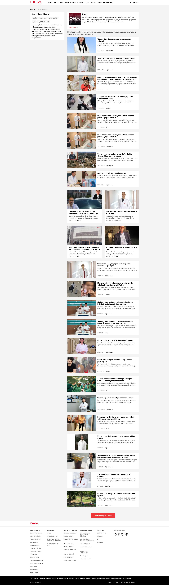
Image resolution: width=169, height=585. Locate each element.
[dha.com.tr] (37, 523)
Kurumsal (80, 2)
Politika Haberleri (35, 539)
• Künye (110, 582)
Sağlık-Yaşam (109, 51)
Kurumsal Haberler (35, 551)
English (87, 2)
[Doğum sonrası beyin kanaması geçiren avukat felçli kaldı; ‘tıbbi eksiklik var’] (81, 423)
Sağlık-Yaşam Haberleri (37, 560)
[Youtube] (126, 534)
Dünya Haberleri (35, 545)
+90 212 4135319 (68, 536)
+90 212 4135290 (85, 544)
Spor (61, 2)
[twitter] (119, 534)
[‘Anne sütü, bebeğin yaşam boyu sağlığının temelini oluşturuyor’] (81, 269)
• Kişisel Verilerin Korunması (127, 582)
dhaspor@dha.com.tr (70, 560)
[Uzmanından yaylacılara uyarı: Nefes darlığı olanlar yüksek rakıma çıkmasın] (81, 160)
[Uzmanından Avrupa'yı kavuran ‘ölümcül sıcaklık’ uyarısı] (81, 499)
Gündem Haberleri (35, 536)
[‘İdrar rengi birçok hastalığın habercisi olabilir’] (81, 403)
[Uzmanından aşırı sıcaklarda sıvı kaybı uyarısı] (81, 346)
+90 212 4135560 (68, 546)
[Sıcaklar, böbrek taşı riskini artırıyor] (81, 179)
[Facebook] (115, 534)
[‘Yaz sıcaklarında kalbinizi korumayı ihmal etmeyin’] (81, 480)
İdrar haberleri (42, 9)
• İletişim (116, 582)
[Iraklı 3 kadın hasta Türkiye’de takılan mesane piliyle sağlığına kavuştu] (81, 121)
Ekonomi (73, 2)
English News (34, 572)
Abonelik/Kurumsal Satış (104, 2)
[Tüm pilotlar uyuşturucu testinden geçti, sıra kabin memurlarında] (81, 102)
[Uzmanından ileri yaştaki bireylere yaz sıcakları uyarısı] (81, 442)
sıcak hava (43, 18)
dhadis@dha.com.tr (86, 547)
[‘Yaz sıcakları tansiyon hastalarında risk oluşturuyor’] (122, 199)
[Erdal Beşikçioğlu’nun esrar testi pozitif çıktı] (122, 235)
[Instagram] (122, 534)
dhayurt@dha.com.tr (70, 549)
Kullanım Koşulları (52, 536)
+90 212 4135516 (68, 557)
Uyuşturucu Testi (43, 22)
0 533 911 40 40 (101, 533)
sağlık (35, 18)
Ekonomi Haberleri (35, 548)
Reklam (93, 2)
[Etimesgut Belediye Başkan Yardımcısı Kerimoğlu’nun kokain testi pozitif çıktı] (84, 235)
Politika (56, 2)
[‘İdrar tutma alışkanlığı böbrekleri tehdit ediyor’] (81, 64)
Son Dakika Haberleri (36, 533)
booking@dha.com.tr (86, 556)
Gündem (49, 2)
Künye (49, 533)
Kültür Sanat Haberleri (36, 563)
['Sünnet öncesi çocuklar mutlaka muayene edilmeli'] (81, 45)
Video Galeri (34, 569)
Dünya (67, 2)
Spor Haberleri (34, 542)
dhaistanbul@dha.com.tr (71, 539)
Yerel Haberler (34, 557)
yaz (34, 22)
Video (107, 89)
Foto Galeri (33, 566)
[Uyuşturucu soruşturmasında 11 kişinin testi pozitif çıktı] (81, 365)
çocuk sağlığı (53, 18)
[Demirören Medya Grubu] (134, 523)
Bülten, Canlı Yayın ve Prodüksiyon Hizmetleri (54, 539)
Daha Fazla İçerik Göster (103, 516)
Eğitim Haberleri (35, 554)
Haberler (33, 9)
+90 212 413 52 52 (85, 559)
